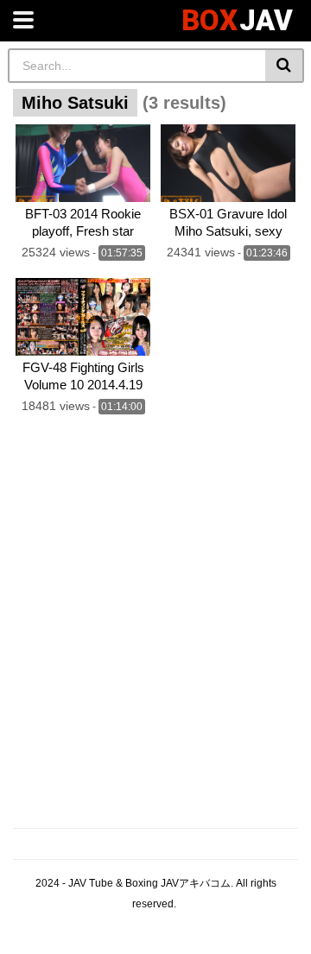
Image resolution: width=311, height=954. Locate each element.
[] (284, 65)
